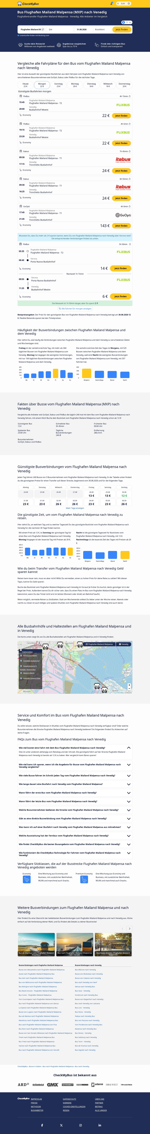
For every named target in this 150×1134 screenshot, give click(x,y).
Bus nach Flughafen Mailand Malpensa (58, 1066)
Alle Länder (101, 1110)
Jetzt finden (121, 115)
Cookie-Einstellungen (74, 1106)
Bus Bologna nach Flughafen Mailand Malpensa (38, 986)
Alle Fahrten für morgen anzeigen (76, 308)
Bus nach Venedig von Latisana (87, 1003)
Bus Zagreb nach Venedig (85, 1050)
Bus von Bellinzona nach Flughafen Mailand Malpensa (40, 982)
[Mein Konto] (111, 3)
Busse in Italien (35, 1066)
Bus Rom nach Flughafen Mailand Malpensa (36, 1029)
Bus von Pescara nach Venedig (87, 1020)
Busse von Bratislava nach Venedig (89, 974)
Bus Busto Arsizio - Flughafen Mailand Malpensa (38, 991)
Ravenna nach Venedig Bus (86, 1029)
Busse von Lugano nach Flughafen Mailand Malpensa (40, 1012)
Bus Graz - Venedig (82, 991)
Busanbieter (37, 1110)
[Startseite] (28, 3)
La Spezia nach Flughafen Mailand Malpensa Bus (38, 1008)
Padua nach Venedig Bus (85, 1016)
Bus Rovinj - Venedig (83, 1033)
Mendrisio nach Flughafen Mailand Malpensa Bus (38, 1020)
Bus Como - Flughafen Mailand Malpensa (35, 995)
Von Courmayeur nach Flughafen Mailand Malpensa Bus (41, 999)
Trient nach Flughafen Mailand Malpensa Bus (37, 1037)
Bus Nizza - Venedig (83, 1012)
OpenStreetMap (119, 693)
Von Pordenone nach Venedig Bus (88, 1025)
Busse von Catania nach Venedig (88, 978)
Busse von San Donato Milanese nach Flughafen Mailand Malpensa (45, 1033)
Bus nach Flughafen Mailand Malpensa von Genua (39, 1003)
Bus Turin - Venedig (83, 1041)
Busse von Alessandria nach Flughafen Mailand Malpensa (41, 970)
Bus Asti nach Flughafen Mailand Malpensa (36, 978)
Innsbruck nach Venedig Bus (86, 995)
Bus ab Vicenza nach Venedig (86, 1046)
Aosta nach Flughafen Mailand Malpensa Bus (36, 974)
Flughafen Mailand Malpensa (100, 644)
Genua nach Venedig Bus (85, 986)
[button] (45, 647)
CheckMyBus (23, 1066)
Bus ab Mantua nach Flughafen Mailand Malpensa (39, 1016)
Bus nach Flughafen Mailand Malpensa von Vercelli (39, 1050)
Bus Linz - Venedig (82, 1008)
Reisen (66, 1110)
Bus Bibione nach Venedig (85, 970)
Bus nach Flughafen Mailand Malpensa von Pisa (38, 1025)
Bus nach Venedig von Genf (86, 982)
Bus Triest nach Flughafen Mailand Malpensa (36, 1041)
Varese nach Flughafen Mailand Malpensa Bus (37, 1046)
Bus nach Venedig (82, 1066)
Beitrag (99, 1106)
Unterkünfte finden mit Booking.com (34, 35)
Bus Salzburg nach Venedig (86, 1037)
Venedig (124, 644)
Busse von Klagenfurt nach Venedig (89, 999)
